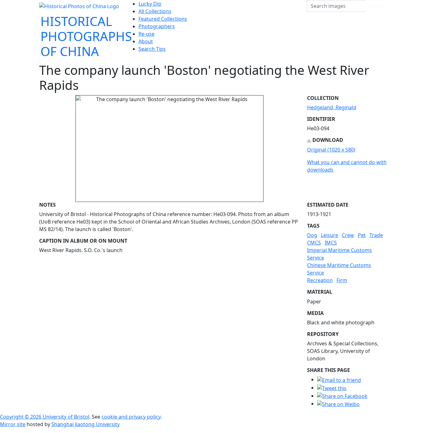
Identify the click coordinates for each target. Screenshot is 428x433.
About (145, 41)
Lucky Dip (149, 3)
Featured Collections (162, 18)
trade (376, 235)
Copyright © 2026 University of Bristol (44, 416)
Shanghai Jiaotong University (85, 424)
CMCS (314, 242)
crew (348, 235)
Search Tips (152, 48)
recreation (320, 280)
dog (312, 235)
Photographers (156, 26)
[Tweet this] (332, 387)
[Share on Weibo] (338, 403)
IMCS (331, 242)
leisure (329, 235)
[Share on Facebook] (342, 395)
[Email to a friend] (339, 379)
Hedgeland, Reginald (331, 107)
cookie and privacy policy (131, 416)
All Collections (154, 11)
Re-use (146, 33)
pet (362, 235)
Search (376, 6)
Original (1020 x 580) (331, 149)
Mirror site (12, 424)
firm (342, 280)
